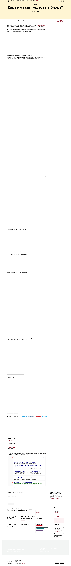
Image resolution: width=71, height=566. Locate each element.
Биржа (21, 0)
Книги (26, 0)
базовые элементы (41, 25)
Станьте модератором (55, 498)
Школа (28, 0)
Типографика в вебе (9, 413)
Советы (37, 0)
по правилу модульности (18, 75)
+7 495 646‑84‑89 (9, 563)
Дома (23, 0)
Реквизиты (24, 563)
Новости (14, 0)
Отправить (11, 503)
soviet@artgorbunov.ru (10, 562)
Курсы (31, 0)
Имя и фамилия (11, 492)
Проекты (17, 0)
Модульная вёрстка (14, 413)
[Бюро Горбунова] (9, 1)
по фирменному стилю (15, 334)
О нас (39, 0)
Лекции (34, 0)
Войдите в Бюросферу (59, 21)
